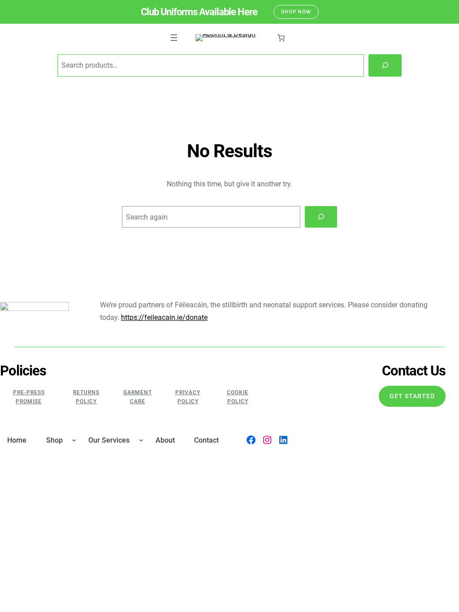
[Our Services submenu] (141, 440)
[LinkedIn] (283, 440)
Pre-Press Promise (29, 397)
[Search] (385, 65)
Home (16, 440)
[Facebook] (251, 440)
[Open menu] (174, 37)
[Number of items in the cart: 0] (281, 38)
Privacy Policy (187, 397)
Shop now (296, 12)
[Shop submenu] (74, 440)
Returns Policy (86, 397)
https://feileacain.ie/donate (164, 317)
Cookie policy (237, 397)
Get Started (412, 396)
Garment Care (137, 397)
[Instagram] (267, 440)
